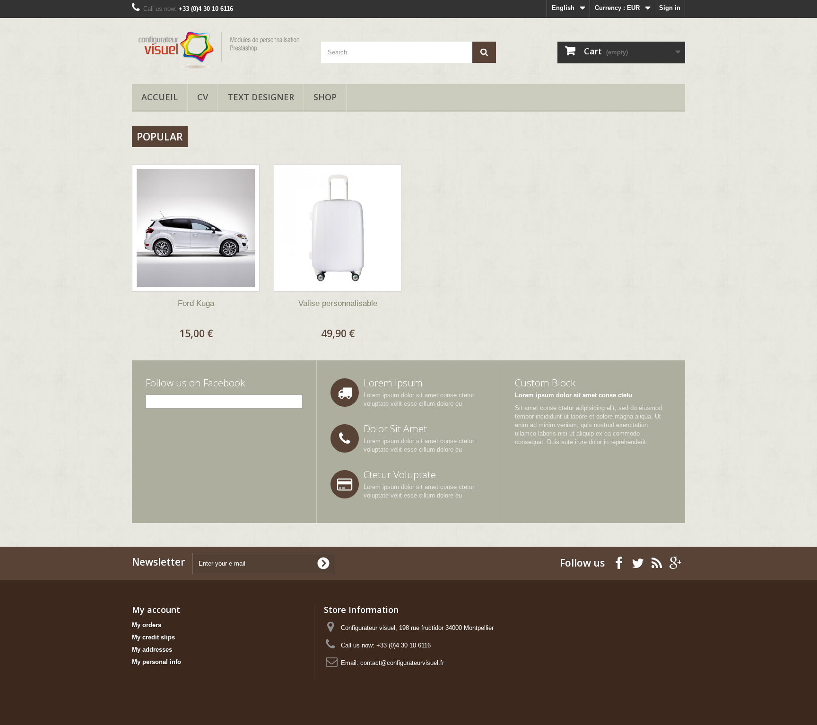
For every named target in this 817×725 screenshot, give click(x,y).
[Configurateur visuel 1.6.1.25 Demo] (219, 48)
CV (202, 97)
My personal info (156, 661)
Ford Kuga (196, 303)
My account (156, 609)
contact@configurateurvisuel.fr (402, 662)
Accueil (159, 97)
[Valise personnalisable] (337, 228)
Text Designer (260, 97)
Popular (160, 136)
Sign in (669, 7)
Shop (325, 97)
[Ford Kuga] (196, 228)
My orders (146, 625)
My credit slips (153, 637)
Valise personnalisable (337, 303)
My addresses (152, 649)
